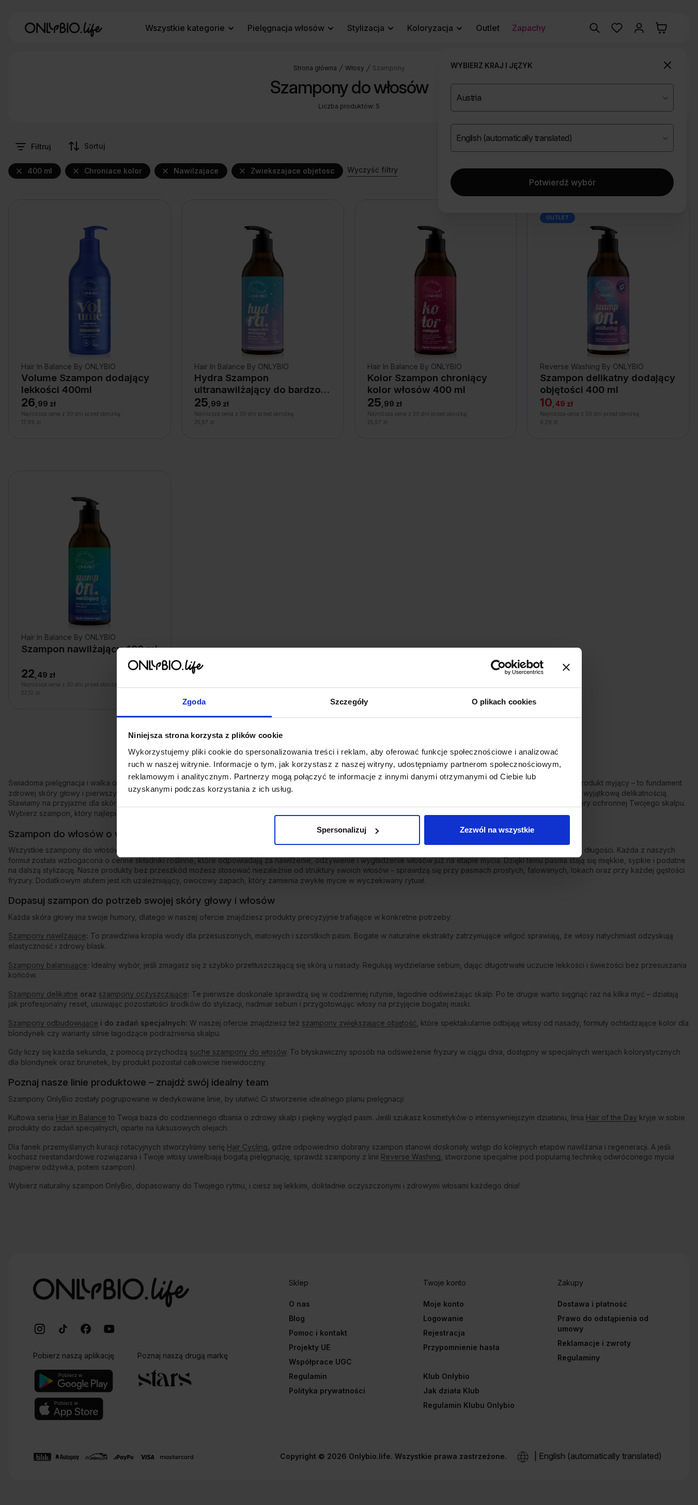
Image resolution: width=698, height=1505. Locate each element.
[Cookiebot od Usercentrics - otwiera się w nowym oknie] (498, 668)
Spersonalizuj (341, 829)
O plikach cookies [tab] (504, 701)
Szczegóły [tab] (349, 701)
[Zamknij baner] (566, 667)
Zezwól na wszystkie (497, 829)
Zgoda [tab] (194, 701)
